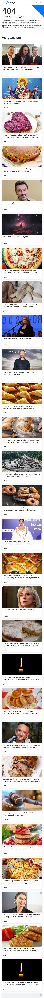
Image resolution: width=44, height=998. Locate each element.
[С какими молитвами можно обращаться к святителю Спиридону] (22, 94)
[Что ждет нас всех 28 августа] (22, 229)
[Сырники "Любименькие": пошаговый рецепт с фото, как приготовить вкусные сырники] (22, 704)
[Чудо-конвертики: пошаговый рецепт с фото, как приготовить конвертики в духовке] (22, 399)
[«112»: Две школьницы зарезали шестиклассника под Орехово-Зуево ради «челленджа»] (22, 670)
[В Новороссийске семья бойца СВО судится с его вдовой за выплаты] (22, 806)
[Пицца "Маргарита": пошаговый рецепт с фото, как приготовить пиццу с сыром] (22, 873)
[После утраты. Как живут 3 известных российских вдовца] (22, 365)
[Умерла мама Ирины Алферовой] (22, 331)
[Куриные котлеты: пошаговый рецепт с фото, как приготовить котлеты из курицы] (22, 941)
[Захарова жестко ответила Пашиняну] (22, 602)
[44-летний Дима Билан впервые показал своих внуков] (22, 196)
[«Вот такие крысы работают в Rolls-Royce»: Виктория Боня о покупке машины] (22, 907)
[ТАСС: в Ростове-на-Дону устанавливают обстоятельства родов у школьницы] (22, 297)
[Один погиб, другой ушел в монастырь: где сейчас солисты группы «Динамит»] (22, 60)
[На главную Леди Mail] (12, 2)
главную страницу (27, 27)
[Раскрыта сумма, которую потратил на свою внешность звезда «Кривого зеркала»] (22, 738)
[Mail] (7, 2)
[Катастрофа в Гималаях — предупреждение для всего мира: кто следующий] (22, 467)
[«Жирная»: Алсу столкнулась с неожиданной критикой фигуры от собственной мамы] (22, 534)
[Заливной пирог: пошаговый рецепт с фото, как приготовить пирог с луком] (22, 162)
